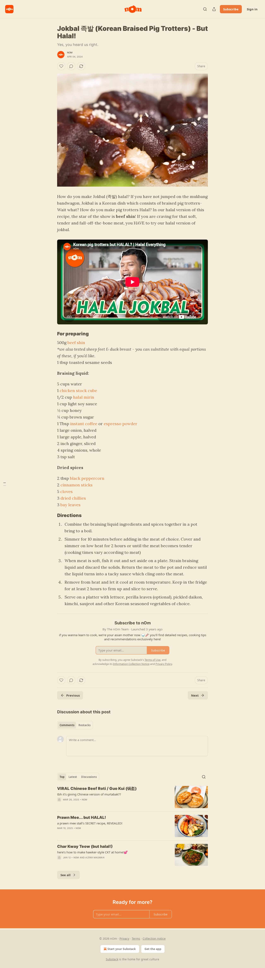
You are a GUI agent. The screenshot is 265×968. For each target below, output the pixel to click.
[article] (132, 797)
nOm (70, 52)
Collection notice (154, 938)
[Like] (61, 66)
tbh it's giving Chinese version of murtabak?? (89, 794)
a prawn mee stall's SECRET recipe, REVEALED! (89, 823)
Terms (136, 938)
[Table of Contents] (4, 484)
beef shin (76, 342)
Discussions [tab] (89, 777)
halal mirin (83, 397)
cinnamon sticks (76, 484)
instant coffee (83, 423)
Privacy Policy (163, 664)
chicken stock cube (78, 390)
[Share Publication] (214, 9)
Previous (73, 695)
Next (195, 695)
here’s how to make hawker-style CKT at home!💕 (92, 852)
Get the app (153, 949)
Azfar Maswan (94, 857)
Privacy (124, 938)
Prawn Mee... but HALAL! (81, 817)
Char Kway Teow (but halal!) (85, 846)
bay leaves (70, 504)
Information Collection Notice (131, 664)
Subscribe (230, 9)
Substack (112, 959)
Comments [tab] (67, 725)
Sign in (252, 9)
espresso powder (120, 423)
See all (65, 875)
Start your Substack (121, 949)
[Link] (51, 333)
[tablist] (75, 725)
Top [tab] (62, 777)
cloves (66, 491)
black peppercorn (87, 478)
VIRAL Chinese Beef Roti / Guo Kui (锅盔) (97, 788)
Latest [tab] (73, 777)
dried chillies (73, 498)
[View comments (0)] (71, 66)
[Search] (205, 9)
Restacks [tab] (84, 725)
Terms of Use (152, 660)
